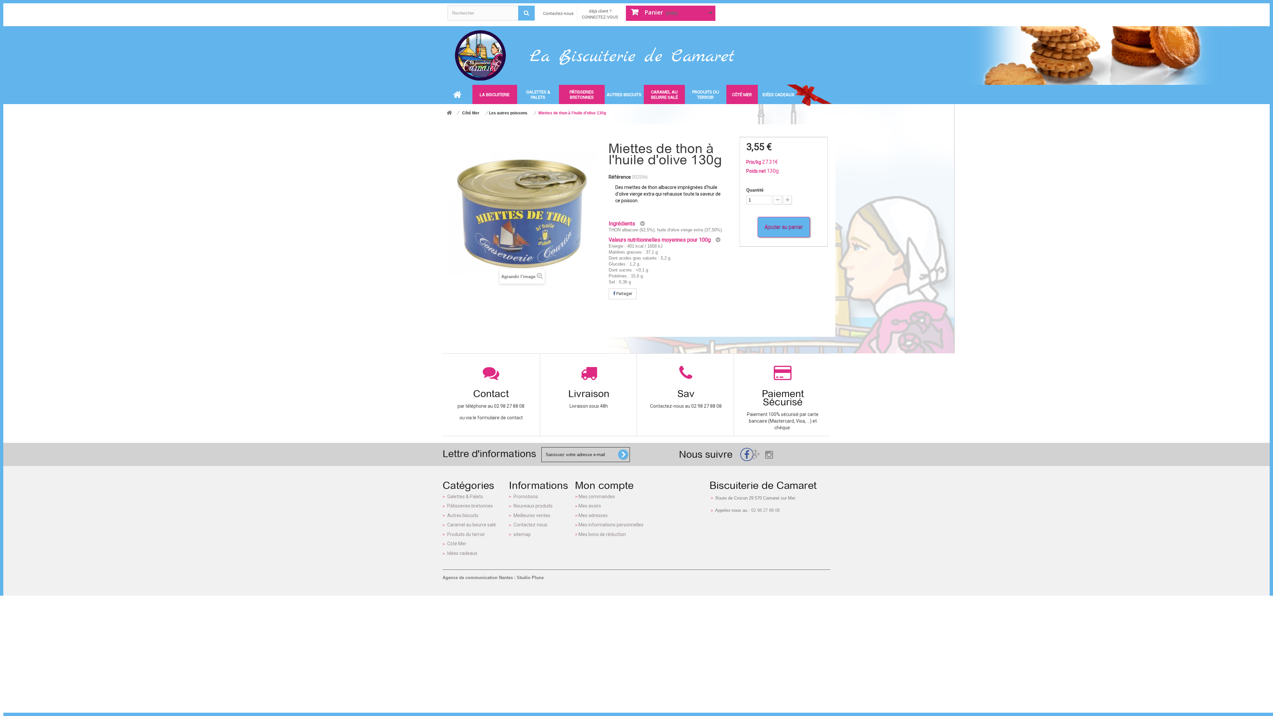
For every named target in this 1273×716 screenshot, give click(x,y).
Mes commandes (596, 496)
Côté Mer (456, 543)
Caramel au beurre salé (471, 524)
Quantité (754, 190)
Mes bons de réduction (602, 534)
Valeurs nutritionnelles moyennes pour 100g (660, 240)
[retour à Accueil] (449, 113)
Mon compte (604, 485)
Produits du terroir (466, 534)
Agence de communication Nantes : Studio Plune (493, 577)
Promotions (526, 496)
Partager (623, 293)
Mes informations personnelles (610, 524)
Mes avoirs (589, 505)
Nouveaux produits (533, 505)
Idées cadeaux (462, 553)
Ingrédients (622, 223)
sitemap (522, 534)
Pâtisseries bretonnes (470, 505)
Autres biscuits (462, 515)
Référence (620, 177)
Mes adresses (593, 515)
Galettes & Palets (465, 496)
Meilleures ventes (532, 515)
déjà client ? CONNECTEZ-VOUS (600, 14)
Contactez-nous (558, 13)
